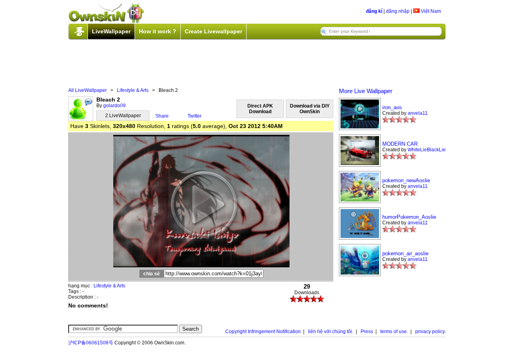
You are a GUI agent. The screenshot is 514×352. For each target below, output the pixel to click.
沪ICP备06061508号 (90, 343)
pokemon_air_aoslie (405, 253)
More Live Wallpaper (365, 90)
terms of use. (394, 331)
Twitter (195, 116)
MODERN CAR (400, 144)
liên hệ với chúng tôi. (330, 331)
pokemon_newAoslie (406, 180)
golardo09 (114, 105)
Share (162, 116)
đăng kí (374, 11)
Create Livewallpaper (213, 31)
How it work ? (157, 31)
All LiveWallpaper (87, 90)
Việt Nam (430, 11)
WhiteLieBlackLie (427, 150)
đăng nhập (398, 11)
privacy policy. (430, 331)
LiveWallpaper (111, 31)
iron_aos (392, 107)
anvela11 (418, 113)
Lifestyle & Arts (133, 90)
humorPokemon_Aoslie (409, 217)
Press (367, 331)
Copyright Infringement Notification (263, 331)
